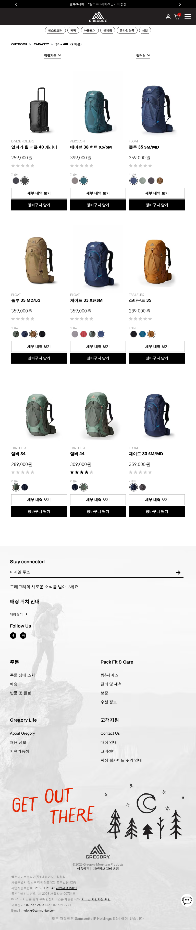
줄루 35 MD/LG (25, 300)
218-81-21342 (45, 888)
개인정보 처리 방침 (106, 869)
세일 (145, 30)
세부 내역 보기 (39, 193)
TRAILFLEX (136, 295)
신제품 (107, 30)
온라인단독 (127, 30)
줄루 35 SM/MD (144, 147)
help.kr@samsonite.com (39, 911)
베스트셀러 (55, 30)
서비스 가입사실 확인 (96, 899)
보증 (104, 692)
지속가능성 (19, 751)
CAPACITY (41, 44)
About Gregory (22, 733)
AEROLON (77, 141)
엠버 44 (77, 454)
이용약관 (83, 869)
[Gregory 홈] (98, 16)
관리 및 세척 (111, 683)
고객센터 (108, 751)
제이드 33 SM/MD (146, 454)
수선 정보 (109, 701)
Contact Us (110, 733)
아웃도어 (90, 30)
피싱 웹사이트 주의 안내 (121, 760)
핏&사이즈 (109, 675)
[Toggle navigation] (188, 16)
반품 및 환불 (20, 692)
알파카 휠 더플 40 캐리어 (34, 147)
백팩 (73, 30)
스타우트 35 (140, 300)
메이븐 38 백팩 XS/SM (91, 147)
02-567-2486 (35, 905)
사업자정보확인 (66, 888)
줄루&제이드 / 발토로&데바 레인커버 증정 (98, 4)
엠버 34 (18, 454)
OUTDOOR (19, 44)
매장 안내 (109, 742)
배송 (14, 683)
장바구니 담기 (39, 205)
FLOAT (133, 141)
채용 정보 (18, 742)
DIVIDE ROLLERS (22, 141)
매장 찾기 (16, 614)
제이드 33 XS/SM (86, 300)
